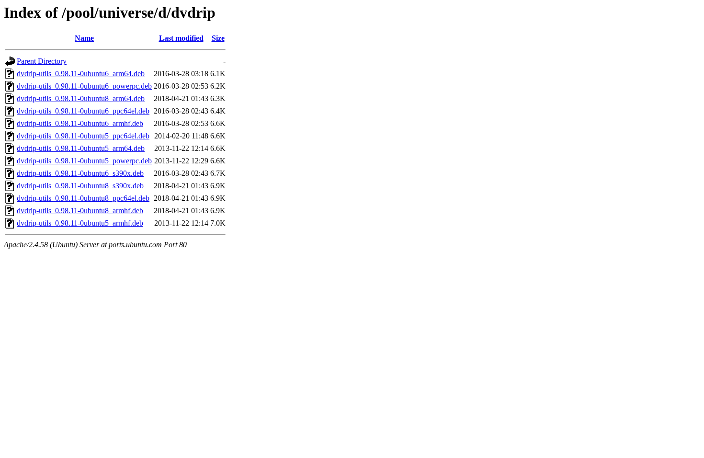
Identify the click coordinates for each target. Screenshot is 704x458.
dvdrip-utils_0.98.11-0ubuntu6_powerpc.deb (84, 86)
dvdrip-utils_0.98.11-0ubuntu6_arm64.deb (81, 73)
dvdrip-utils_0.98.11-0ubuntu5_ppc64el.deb (83, 136)
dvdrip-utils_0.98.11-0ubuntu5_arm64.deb (81, 148)
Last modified (181, 38)
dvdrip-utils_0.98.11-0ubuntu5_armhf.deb (80, 223)
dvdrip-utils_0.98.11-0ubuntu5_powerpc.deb (84, 161)
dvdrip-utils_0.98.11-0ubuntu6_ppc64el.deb (83, 111)
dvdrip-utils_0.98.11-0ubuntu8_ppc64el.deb (83, 198)
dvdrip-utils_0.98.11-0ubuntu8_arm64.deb (81, 98)
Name (84, 38)
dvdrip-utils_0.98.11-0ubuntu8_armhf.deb (80, 210)
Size (218, 38)
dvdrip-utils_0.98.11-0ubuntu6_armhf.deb (80, 123)
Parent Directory (42, 61)
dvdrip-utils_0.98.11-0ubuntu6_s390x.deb (80, 173)
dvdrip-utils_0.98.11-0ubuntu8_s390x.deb (80, 186)
